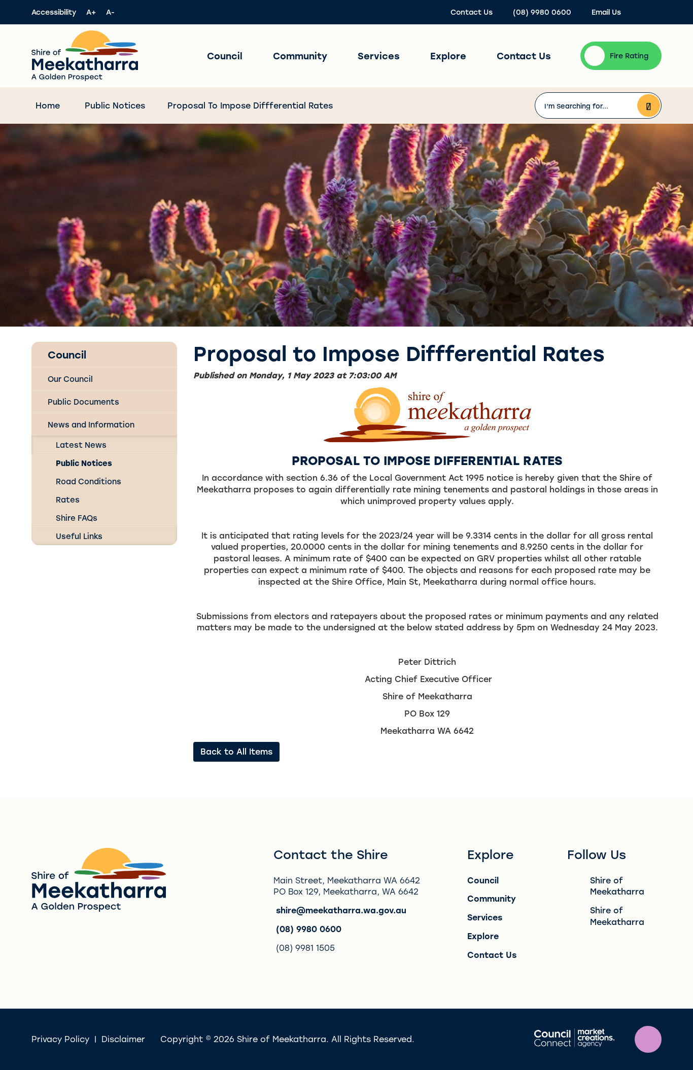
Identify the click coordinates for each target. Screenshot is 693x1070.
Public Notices (115, 105)
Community (300, 56)
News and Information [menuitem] (91, 424)
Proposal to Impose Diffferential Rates (250, 105)
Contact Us (524, 56)
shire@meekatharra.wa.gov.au (341, 910)
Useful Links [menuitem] (79, 536)
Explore (448, 56)
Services (379, 56)
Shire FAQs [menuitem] (76, 518)
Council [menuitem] (67, 354)
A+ (91, 12)
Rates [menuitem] (68, 499)
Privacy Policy (60, 1038)
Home (48, 105)
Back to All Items (236, 751)
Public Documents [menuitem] (83, 402)
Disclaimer (123, 1038)
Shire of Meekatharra (617, 886)
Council (224, 56)
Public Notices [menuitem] (84, 463)
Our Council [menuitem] (70, 379)
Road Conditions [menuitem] (88, 481)
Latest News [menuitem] (81, 445)
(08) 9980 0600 (308, 928)
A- (110, 12)
